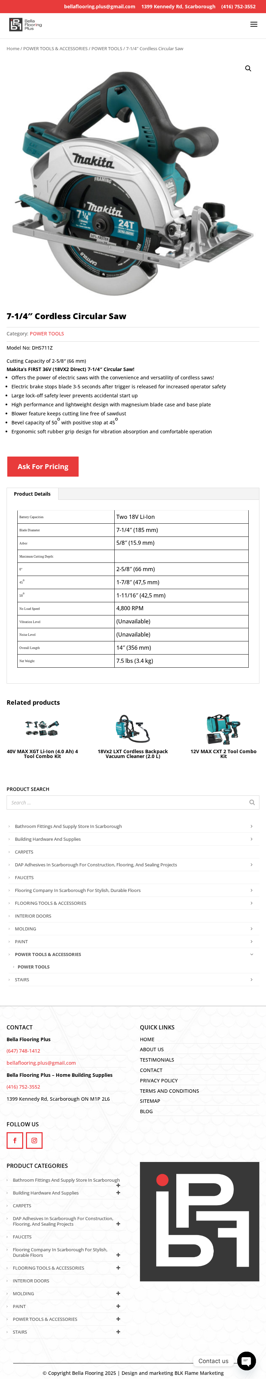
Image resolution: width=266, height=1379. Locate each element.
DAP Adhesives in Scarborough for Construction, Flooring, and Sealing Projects (96, 865)
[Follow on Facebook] (15, 1140)
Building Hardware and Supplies (48, 839)
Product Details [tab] (32, 493)
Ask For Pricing (43, 466)
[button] (248, 68)
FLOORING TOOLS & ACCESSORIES (50, 903)
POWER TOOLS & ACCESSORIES (55, 48)
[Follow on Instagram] (34, 1140)
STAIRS (22, 979)
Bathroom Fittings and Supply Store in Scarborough (68, 826)
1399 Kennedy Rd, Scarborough (178, 6)
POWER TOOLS (106, 48)
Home (13, 48)
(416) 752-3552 (238, 6)
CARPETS (24, 852)
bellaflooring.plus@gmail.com (99, 6)
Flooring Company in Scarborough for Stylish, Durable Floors (78, 890)
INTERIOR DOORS (33, 916)
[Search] (252, 802)
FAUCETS (24, 877)
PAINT (21, 941)
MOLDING (25, 929)
